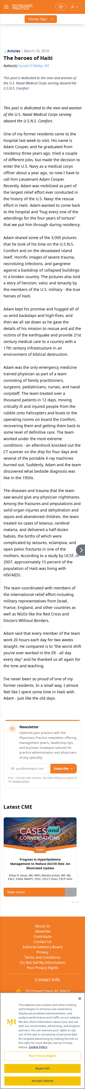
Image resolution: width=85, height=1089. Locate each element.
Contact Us (43, 941)
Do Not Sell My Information (42, 962)
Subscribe (61, 768)
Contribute (42, 936)
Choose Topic (37, 19)
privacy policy (21, 781)
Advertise (42, 931)
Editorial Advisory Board (42, 947)
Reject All (42, 1068)
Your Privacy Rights (42, 967)
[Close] (80, 998)
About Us (42, 926)
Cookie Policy (38, 1047)
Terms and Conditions (42, 957)
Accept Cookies (42, 1081)
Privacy (42, 952)
